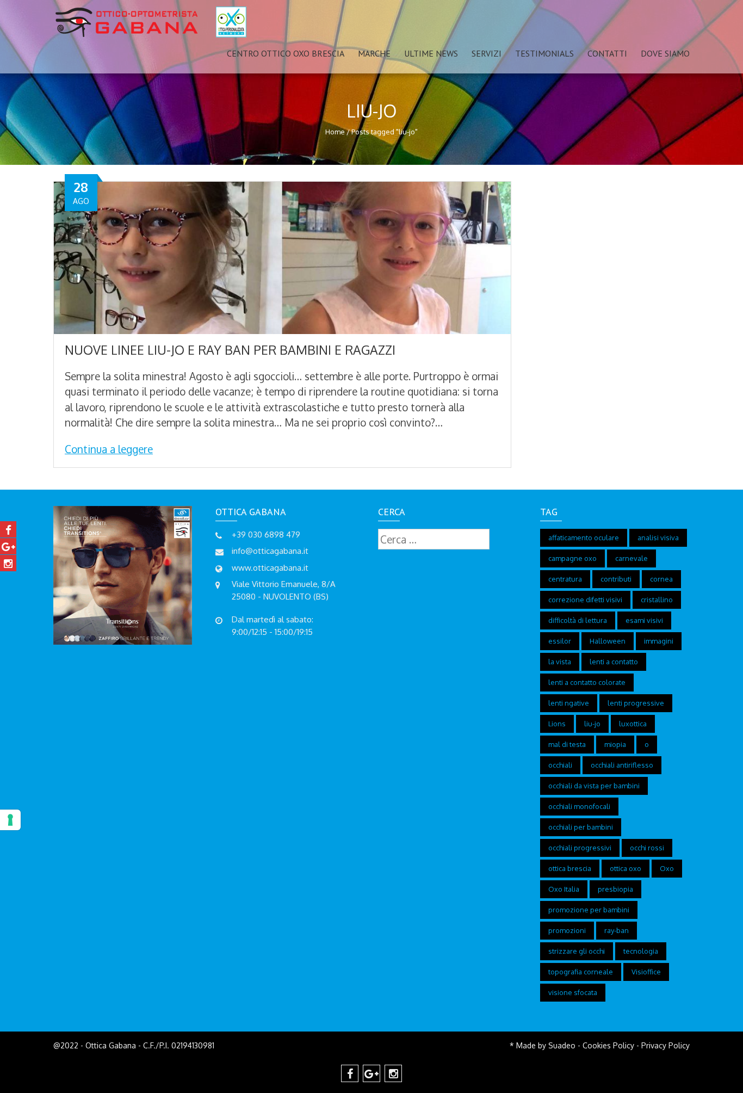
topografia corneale (580, 971)
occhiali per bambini (580, 827)
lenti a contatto (614, 661)
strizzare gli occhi (576, 951)
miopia (615, 744)
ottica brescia (569, 868)
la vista (559, 661)
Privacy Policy (665, 1045)
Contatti (607, 53)
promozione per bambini (588, 909)
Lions (557, 723)
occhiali (560, 765)
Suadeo (561, 1045)
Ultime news (431, 53)
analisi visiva (658, 537)
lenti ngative (568, 703)
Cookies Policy (608, 1045)
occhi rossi (647, 847)
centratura (565, 579)
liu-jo (592, 723)
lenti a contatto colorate (587, 682)
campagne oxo (572, 558)
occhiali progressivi (579, 847)
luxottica (633, 723)
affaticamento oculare (583, 537)
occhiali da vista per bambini (594, 785)
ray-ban (616, 930)
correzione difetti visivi (585, 599)
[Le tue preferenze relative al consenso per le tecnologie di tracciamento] (10, 820)
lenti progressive (636, 703)
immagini (658, 641)
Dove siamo (665, 53)
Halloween (608, 641)
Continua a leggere (109, 448)
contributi (615, 579)
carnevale (631, 558)
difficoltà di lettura (577, 620)
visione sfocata (572, 992)
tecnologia (640, 951)
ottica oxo (625, 868)
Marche (374, 53)
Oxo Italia (563, 889)
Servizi (486, 53)
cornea (661, 579)
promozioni (567, 930)
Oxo (667, 868)
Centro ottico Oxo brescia (285, 53)
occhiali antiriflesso (622, 765)
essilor (559, 641)
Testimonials (544, 53)
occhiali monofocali (579, 806)
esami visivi (644, 620)
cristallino (657, 599)
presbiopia (615, 889)
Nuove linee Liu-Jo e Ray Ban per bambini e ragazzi (230, 349)
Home (335, 131)
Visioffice (646, 971)
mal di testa (567, 744)
